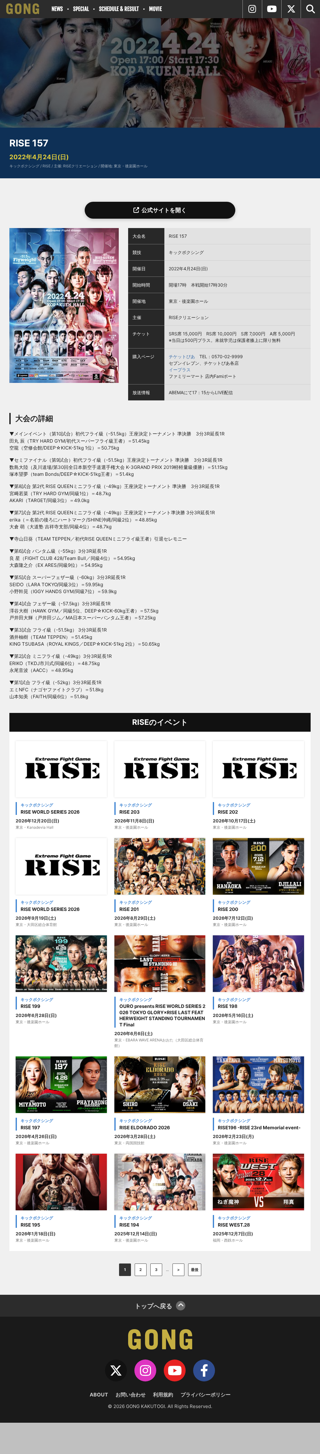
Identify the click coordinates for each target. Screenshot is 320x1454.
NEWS (57, 9)
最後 (194, 1269)
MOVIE (155, 9)
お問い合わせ (131, 1394)
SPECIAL (81, 9)
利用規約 (163, 1394)
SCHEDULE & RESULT (119, 9)
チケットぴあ (182, 356)
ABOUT (99, 1394)
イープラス (180, 369)
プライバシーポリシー (206, 1394)
